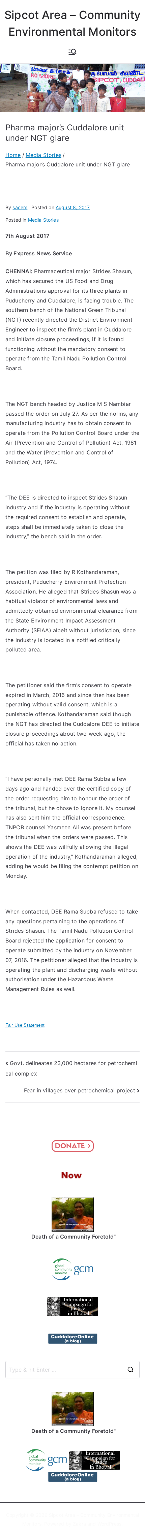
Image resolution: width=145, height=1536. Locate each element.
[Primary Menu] (72, 52)
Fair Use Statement (25, 1025)
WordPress (109, 1524)
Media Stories (43, 220)
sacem (19, 207)
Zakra (79, 1524)
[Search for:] (72, 1369)
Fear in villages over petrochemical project (79, 1090)
